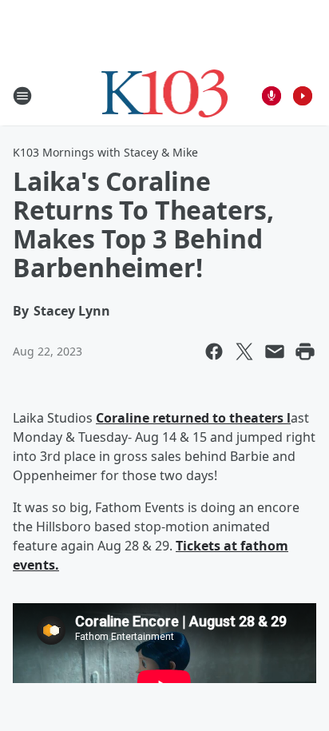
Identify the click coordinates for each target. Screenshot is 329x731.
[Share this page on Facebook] (214, 351)
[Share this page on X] (244, 351)
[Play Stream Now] (302, 95)
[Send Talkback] (271, 95)
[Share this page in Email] (275, 351)
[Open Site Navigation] (22, 95)
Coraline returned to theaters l (193, 418)
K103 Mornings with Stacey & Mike (105, 152)
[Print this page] (305, 351)
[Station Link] (164, 95)
